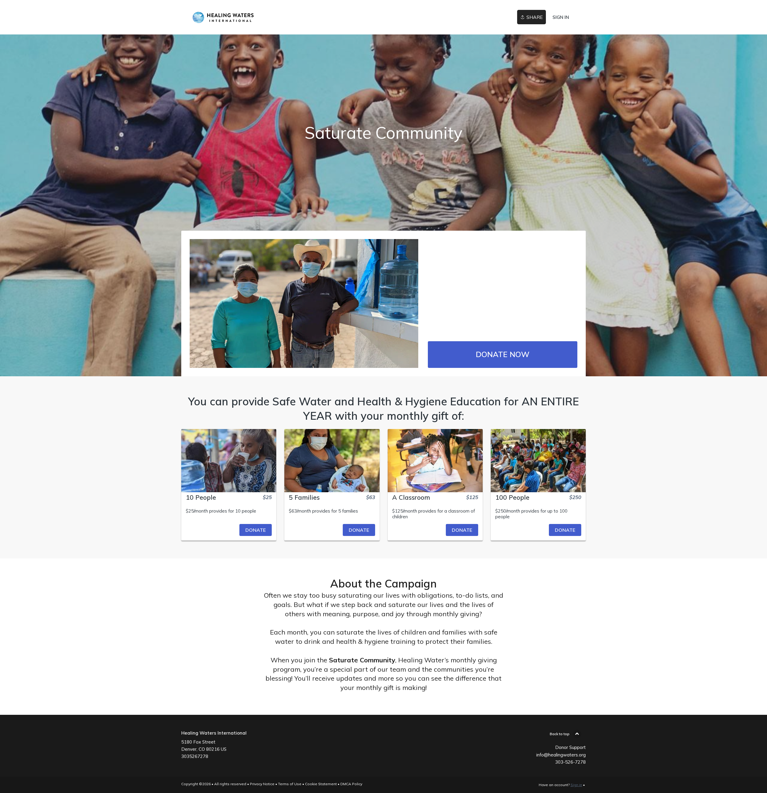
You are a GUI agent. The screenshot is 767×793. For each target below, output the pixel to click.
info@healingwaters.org (561, 755)
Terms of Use (289, 784)
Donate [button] (255, 530)
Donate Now (502, 354)
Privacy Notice (262, 784)
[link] (235, 17)
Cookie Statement (321, 784)
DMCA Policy (351, 784)
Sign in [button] (560, 17)
